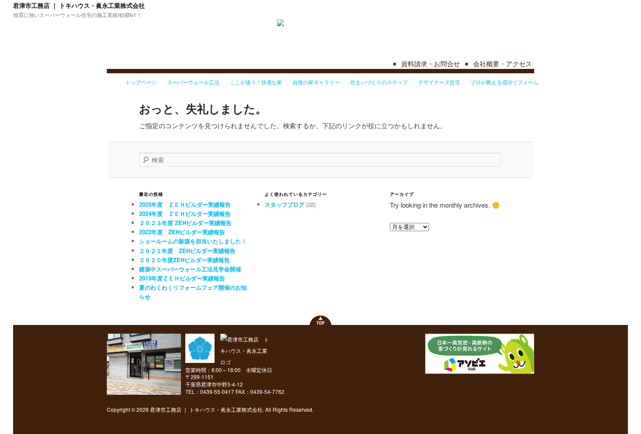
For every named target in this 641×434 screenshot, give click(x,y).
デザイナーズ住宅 (439, 81)
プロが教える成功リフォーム (505, 81)
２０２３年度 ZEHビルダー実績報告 (185, 223)
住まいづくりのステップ (379, 81)
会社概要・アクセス (502, 63)
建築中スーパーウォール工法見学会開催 (190, 269)
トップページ (141, 81)
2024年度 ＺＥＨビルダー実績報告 (185, 213)
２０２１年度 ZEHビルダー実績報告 (187, 250)
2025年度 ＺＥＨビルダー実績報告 (185, 204)
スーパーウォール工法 (193, 81)
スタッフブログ (284, 204)
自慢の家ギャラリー (316, 81)
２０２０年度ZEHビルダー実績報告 (184, 260)
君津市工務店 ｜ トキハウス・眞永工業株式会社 (79, 5)
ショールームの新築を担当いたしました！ (193, 241)
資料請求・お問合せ (430, 63)
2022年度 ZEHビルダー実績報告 (182, 232)
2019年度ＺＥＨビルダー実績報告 (182, 278)
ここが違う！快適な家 (256, 81)
